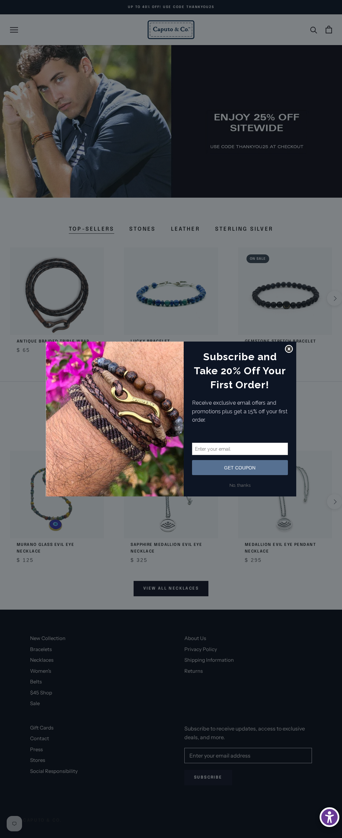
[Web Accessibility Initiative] (329, 817)
